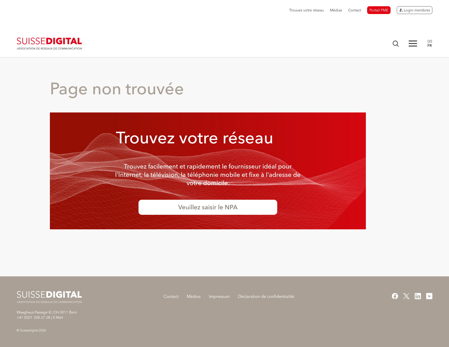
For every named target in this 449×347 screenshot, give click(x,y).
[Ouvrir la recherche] (395, 43)
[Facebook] (395, 296)
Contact (354, 10)
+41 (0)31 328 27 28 (33, 317)
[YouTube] (429, 296)
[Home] (49, 43)
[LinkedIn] (418, 296)
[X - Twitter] (406, 296)
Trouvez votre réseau (306, 10)
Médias (336, 10)
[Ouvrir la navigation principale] (413, 43)
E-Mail (58, 317)
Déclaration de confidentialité (266, 296)
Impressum (219, 296)
